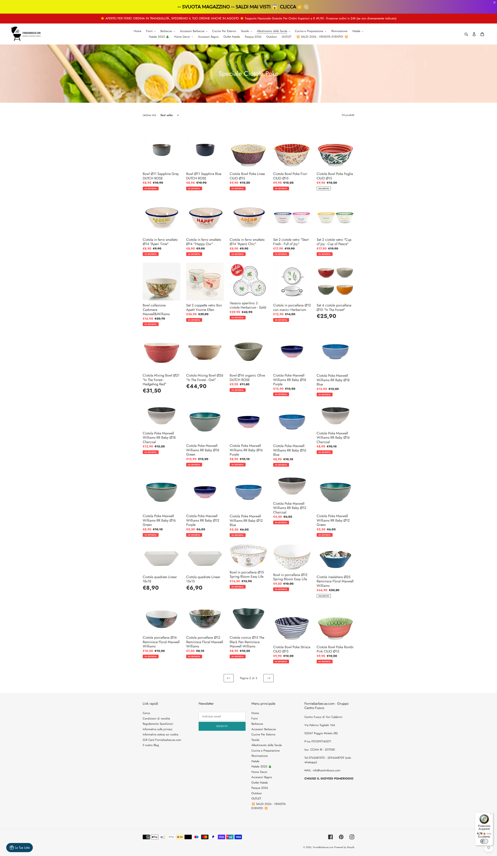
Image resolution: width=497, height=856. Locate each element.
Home (255, 713)
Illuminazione (259, 756)
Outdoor (256, 793)
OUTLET (256, 798)
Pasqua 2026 (259, 788)
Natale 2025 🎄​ (261, 766)
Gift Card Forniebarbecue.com (162, 740)
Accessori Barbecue (263, 729)
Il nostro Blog (151, 745)
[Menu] (490, 814)
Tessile (255, 740)
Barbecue (257, 724)
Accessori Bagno (261, 777)
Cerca (146, 713)
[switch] (484, 841)
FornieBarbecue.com (323, 847)
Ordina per (149, 115)
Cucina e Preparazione (265, 750)
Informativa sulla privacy (157, 729)
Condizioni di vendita (156, 718)
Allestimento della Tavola (266, 745)
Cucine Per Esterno (263, 734)
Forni (254, 718)
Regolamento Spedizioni (158, 724)
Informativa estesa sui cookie (160, 734)
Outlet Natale (259, 782)
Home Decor (259, 772)
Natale (255, 761)
